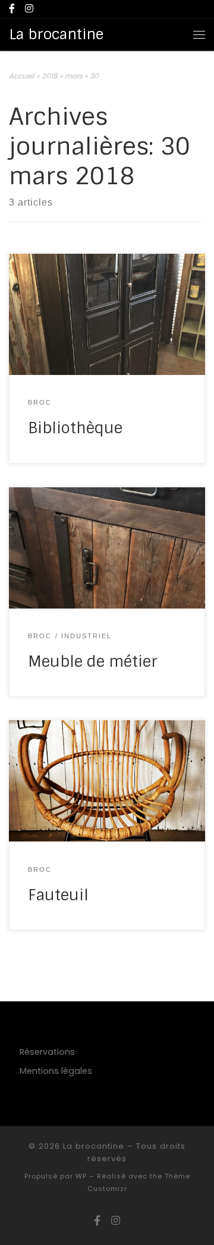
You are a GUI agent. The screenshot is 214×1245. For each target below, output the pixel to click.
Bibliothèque (75, 428)
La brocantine (93, 1146)
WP (81, 1176)
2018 (50, 76)
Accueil (21, 76)
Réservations (47, 1052)
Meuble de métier (93, 662)
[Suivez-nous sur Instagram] (29, 9)
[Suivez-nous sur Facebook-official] (12, 9)
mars (74, 76)
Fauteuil (58, 895)
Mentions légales (56, 1071)
